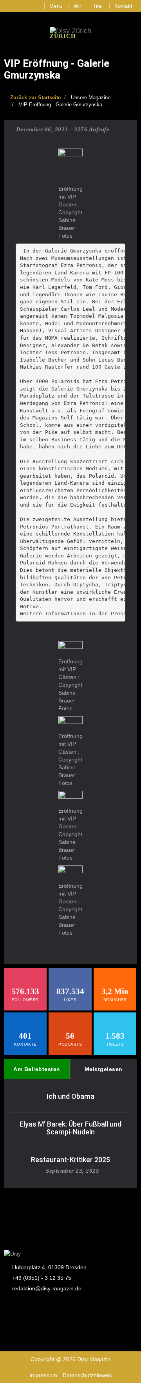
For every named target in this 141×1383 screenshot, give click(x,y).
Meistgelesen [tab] (104, 1069)
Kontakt (123, 6)
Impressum (43, 1375)
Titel (98, 6)
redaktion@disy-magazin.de (46, 1288)
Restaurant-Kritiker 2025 (70, 1159)
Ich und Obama (70, 1096)
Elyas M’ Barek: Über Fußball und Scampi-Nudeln (70, 1128)
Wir (77, 6)
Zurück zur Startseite (35, 97)
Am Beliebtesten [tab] (36, 1069)
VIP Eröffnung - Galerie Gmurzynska (60, 104)
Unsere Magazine (90, 97)
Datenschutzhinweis (87, 1375)
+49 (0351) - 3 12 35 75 (41, 1278)
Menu (55, 6)
